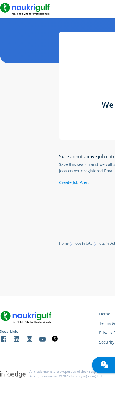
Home (64, 243)
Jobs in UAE (84, 243)
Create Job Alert (74, 182)
